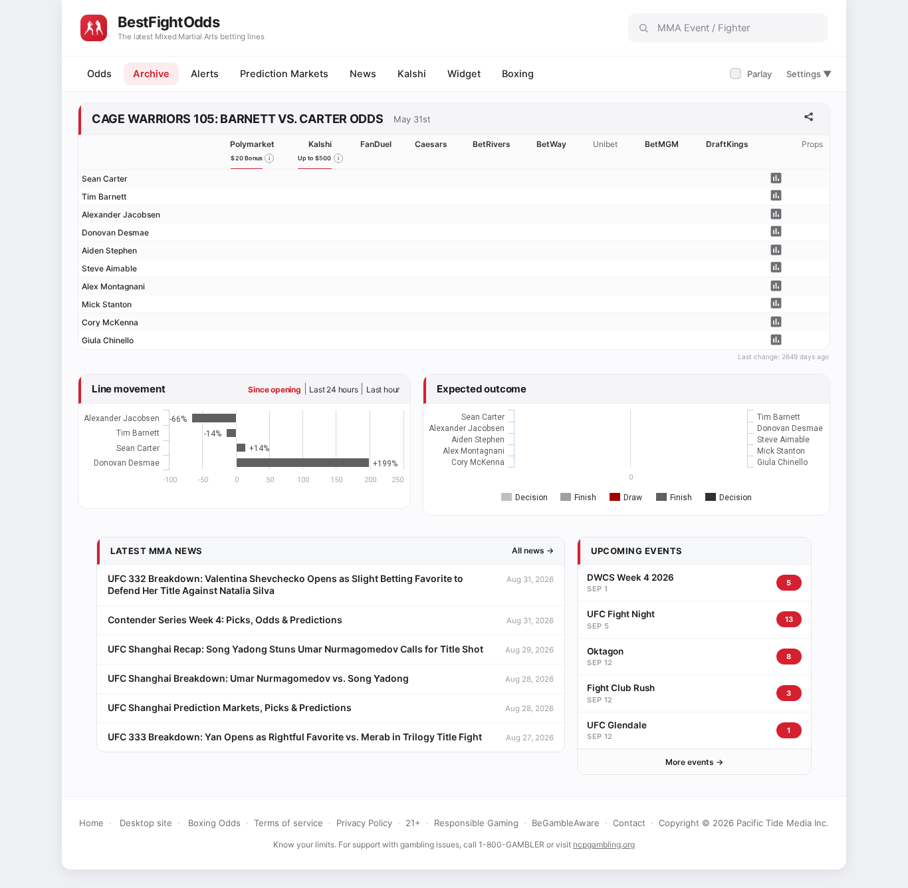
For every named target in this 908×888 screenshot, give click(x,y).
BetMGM (662, 144)
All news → (533, 550)
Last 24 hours (333, 389)
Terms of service (288, 822)
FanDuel (376, 144)
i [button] (269, 158)
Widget (464, 74)
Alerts (205, 74)
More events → (694, 762)
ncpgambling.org (604, 844)
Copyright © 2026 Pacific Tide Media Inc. (744, 822)
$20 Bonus (247, 158)
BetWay (551, 144)
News (363, 74)
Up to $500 (315, 158)
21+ (413, 822)
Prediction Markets (284, 74)
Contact (629, 822)
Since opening (274, 389)
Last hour (382, 389)
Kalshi (411, 74)
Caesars (431, 144)
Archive (151, 74)
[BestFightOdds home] (93, 28)
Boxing (518, 74)
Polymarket (252, 144)
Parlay (752, 74)
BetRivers (492, 144)
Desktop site (146, 822)
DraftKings (727, 144)
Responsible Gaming (476, 822)
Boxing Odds (214, 822)
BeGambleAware (566, 822)
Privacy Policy (364, 822)
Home (91, 822)
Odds (99, 74)
